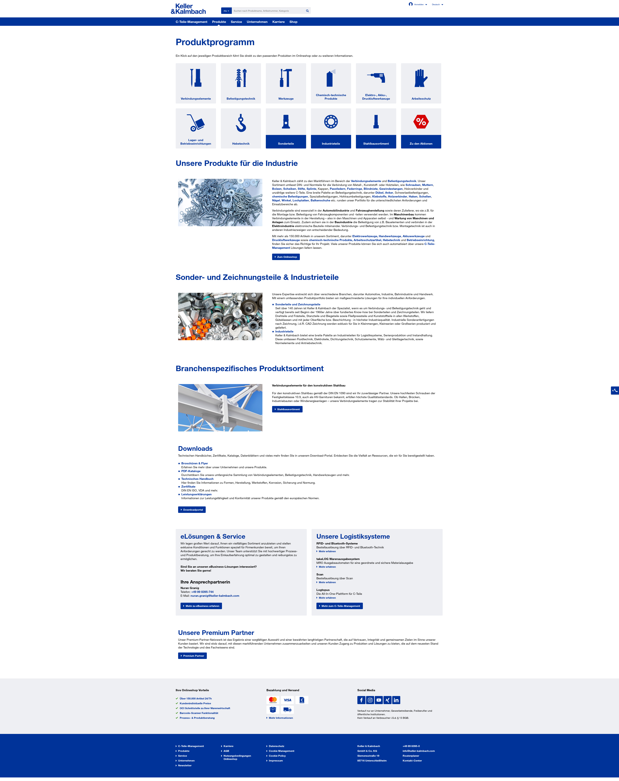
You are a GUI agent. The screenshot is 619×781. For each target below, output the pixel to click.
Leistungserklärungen (196, 494)
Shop (293, 22)
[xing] (387, 699)
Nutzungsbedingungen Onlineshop (237, 757)
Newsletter (185, 765)
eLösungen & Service (213, 536)
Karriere (278, 22)
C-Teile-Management (191, 22)
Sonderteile (286, 143)
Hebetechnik (241, 143)
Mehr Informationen (281, 717)
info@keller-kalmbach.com (419, 750)
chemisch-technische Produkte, (331, 240)
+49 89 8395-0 (411, 745)
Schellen (425, 196)
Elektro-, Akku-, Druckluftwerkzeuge (376, 96)
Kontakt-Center (412, 760)
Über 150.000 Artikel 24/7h (196, 698)
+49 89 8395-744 (202, 591)
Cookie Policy (277, 755)
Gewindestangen (391, 188)
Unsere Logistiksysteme (353, 536)
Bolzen (277, 188)
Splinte (311, 188)
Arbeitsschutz (421, 98)
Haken (413, 196)
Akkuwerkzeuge (414, 236)
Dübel (379, 192)
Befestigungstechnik (241, 98)
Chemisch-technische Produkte (331, 96)
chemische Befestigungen (290, 196)
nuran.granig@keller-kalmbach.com (215, 595)
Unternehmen (257, 22)
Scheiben (289, 188)
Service (236, 22)
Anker (389, 192)
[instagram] (370, 699)
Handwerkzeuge (390, 236)
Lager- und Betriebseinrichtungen (195, 141)
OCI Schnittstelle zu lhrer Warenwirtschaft (205, 708)
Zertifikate (188, 486)
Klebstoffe (379, 196)
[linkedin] (396, 699)
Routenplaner (411, 755)
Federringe (354, 188)
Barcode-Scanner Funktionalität (199, 712)
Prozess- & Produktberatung (197, 717)
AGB (226, 750)
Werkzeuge (286, 98)
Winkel (286, 200)
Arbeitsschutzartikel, (368, 240)
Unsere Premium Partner (216, 632)
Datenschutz (276, 745)
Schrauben (413, 185)
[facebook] (361, 699)
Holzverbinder (397, 196)
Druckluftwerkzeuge (286, 240)
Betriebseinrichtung (420, 240)
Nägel (276, 200)
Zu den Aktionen (421, 143)
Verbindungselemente (196, 98)
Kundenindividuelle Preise (195, 703)
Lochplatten (301, 200)
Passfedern (337, 188)
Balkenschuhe (320, 200)
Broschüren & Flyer (194, 463)
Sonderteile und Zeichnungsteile (297, 304)
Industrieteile (331, 143)
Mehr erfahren (327, 551)
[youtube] (379, 699)
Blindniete (371, 188)
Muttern (427, 185)
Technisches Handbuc (196, 478)
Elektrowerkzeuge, (365, 236)
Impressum (276, 760)
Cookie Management (281, 750)
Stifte (301, 188)
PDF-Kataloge (191, 471)
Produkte (219, 22)
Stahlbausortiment (376, 143)
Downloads (195, 448)
